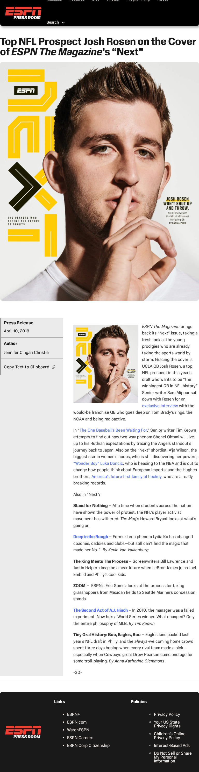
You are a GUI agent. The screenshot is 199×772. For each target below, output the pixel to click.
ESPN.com (77, 722)
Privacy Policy (167, 714)
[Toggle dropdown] (63, 22)
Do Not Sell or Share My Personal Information (173, 757)
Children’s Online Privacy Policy (170, 735)
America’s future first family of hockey (126, 476)
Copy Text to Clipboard (26, 366)
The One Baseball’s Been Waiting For (113, 430)
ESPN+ (73, 714)
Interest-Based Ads (172, 745)
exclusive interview (160, 405)
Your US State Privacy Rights (167, 724)
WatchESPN (78, 729)
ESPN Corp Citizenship (88, 745)
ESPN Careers (80, 737)
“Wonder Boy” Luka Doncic (98, 463)
